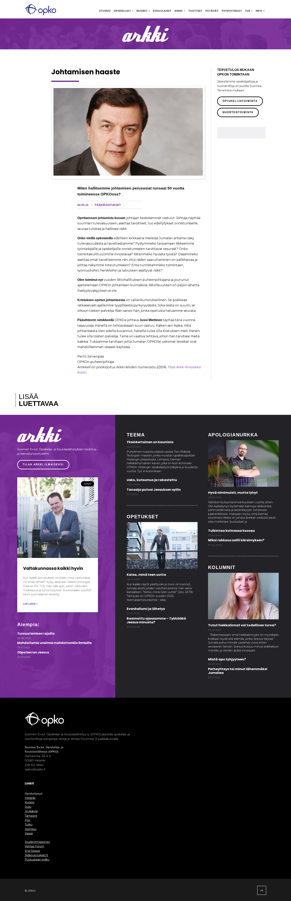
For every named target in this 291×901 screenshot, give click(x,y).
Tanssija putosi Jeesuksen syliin (154, 489)
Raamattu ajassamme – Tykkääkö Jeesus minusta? (156, 620)
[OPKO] (41, 9)
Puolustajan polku (37, 859)
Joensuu (30, 829)
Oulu (28, 807)
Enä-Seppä (32, 851)
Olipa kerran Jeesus (33, 652)
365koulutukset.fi (36, 855)
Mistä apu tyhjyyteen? (227, 659)
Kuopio (29, 802)
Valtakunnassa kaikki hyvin (53, 568)
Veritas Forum (34, 846)
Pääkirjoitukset (108, 205)
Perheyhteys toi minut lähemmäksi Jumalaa (237, 671)
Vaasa (29, 833)
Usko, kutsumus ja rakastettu (152, 480)
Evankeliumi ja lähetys (146, 608)
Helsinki (30, 798)
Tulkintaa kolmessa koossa (231, 530)
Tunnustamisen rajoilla (36, 633)
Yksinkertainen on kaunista (150, 442)
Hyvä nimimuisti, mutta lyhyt (233, 492)
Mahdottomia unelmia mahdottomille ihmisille (54, 643)
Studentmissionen (37, 842)
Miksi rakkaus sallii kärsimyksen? (236, 540)
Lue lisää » (30, 604)
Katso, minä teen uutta (146, 574)
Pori (27, 820)
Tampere (31, 816)
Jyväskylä (31, 811)
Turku (28, 824)
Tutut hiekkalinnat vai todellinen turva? (242, 625)
